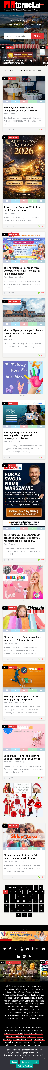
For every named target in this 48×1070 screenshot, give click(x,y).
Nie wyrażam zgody (29, 1062)
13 (7, 897)
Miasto (11, 78)
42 (25, 915)
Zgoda (14, 1062)
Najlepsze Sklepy (33, 992)
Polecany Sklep (26, 989)
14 (12, 897)
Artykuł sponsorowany (11, 974)
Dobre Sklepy (19, 992)
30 (24, 906)
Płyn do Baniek (12, 1045)
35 (12, 910)
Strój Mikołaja (22, 1010)
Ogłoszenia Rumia (34, 1030)
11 (36, 892)
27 (7, 906)
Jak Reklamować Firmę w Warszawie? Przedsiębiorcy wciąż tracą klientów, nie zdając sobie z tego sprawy (22, 538)
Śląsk (19, 995)
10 (30, 892)
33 (41, 906)
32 (35, 906)
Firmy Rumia (39, 1039)
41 (19, 915)
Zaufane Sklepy (37, 995)
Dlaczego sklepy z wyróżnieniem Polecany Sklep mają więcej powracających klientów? (20, 435)
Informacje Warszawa (13, 1033)
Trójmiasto (34, 1010)
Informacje (13, 138)
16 (24, 897)
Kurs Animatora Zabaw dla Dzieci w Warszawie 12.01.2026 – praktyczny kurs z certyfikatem (22, 271)
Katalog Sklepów (11, 1001)
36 (18, 910)
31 (30, 906)
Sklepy (39, 998)
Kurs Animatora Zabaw (17, 1018)
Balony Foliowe (37, 1016)
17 (30, 897)
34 (7, 910)
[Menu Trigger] (42, 5)
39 (35, 910)
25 (35, 901)
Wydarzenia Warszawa (32, 1027)
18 (36, 897)
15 (18, 897)
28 (12, 906)
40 (41, 910)
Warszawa (38, 1013)
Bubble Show (20, 1030)
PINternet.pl (24, 58)
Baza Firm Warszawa (13, 1042)
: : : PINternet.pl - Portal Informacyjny (16, 71)
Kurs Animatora (34, 1045)
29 (18, 906)
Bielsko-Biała (14, 301)
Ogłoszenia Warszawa (33, 1033)
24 (30, 901)
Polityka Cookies (25, 1066)
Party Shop (28, 1013)
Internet (12, 608)
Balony (27, 1016)
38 (30, 910)
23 (24, 901)
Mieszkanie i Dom (13, 963)
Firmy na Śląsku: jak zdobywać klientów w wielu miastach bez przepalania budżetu (23, 333)
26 (41, 901)
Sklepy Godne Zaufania (28, 1001)
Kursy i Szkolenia (30, 47)
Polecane (12, 403)
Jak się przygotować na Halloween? (18, 976)
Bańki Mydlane (16, 1016)
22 (18, 901)
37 (24, 910)
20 (7, 901)
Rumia (6, 1016)
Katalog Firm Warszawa (16, 1036)
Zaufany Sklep (22, 1007)
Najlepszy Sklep (29, 986)
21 (12, 901)
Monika (45, 974)
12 (42, 892)
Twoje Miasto (34, 1018)
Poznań (26, 995)
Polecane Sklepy (12, 998)
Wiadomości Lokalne (13, 1013)
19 (41, 897)
